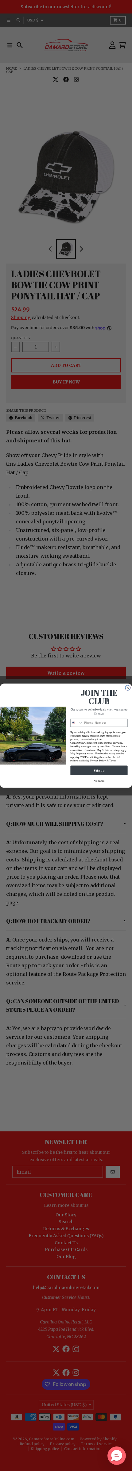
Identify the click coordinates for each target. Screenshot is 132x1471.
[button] (116, 1455)
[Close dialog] (127, 687)
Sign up (99, 770)
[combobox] (77, 722)
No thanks (99, 780)
